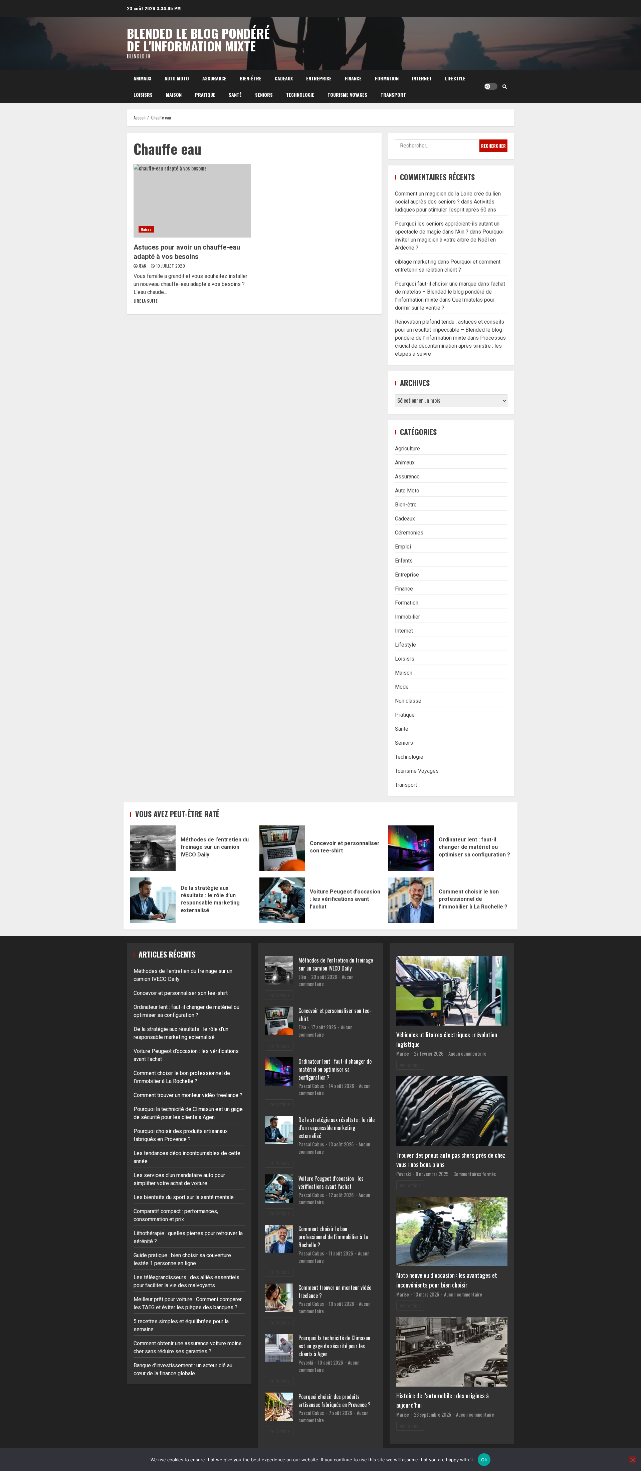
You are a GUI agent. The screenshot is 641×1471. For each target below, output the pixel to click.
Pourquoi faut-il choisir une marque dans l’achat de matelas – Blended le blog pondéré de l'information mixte (450, 292)
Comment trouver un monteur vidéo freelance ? (188, 1095)
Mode (402, 687)
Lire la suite (145, 301)
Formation (387, 78)
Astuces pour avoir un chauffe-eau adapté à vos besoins (192, 201)
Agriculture (407, 448)
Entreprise (319, 78)
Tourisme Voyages (347, 94)
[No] (632, 1459)
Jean (143, 266)
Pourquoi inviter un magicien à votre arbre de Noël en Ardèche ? (449, 240)
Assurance (214, 78)
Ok (484, 1459)
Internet (422, 78)
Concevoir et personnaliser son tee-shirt (282, 848)
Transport (393, 94)
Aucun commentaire (467, 1053)
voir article (410, 1064)
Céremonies (409, 532)
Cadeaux (284, 78)
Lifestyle (455, 78)
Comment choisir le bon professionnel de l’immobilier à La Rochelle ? (411, 900)
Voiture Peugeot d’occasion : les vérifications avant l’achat (282, 900)
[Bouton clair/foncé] (490, 86)
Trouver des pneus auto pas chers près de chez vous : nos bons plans (450, 1159)
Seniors (264, 94)
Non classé (408, 701)
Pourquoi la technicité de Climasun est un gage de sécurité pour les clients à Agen (334, 1346)
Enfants (404, 561)
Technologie (300, 94)
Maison (174, 94)
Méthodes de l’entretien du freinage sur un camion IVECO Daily (153, 848)
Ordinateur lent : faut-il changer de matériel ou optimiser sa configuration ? (411, 848)
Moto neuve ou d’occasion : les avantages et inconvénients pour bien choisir (446, 1280)
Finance (353, 78)
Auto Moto (177, 78)
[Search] (504, 86)
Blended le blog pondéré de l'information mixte (198, 39)
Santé (235, 94)
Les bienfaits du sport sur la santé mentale (184, 1197)
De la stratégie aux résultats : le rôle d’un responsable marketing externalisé (153, 900)
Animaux (142, 78)
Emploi (403, 546)
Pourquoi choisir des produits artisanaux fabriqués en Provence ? (334, 1401)
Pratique (205, 94)
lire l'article (279, 995)
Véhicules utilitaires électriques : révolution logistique (446, 1039)
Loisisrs (143, 94)
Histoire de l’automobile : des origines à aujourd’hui (442, 1400)
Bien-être (250, 78)
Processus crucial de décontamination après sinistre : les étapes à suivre (450, 346)
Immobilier (407, 617)
